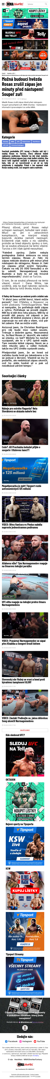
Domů (3, 73)
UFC (13, 73)
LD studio (37, 1076)
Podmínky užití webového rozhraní (20, 1074)
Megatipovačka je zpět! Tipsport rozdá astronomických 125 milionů (21, 488)
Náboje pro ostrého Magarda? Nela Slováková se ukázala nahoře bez (19, 410)
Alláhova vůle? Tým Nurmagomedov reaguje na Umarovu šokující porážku (24, 565)
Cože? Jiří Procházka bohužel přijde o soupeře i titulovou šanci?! (21, 449)
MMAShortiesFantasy (33, 1060)
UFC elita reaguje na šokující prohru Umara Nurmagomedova (24, 604)
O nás (10, 1060)
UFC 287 (6, 145)
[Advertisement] (25, 195)
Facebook (12, 1042)
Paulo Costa (26, 141)
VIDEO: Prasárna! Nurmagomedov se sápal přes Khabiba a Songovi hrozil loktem (24, 642)
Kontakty (36, 1056)
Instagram (27, 1042)
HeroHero (18, 1060)
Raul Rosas (36, 141)
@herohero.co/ (32, 1022)
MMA (12, 141)
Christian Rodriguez (17, 145)
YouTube (41, 1042)
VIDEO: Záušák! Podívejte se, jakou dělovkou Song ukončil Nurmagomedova (25, 720)
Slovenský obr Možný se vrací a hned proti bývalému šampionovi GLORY (23, 681)
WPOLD (24, 99)
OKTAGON (13, 403)
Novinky (9, 73)
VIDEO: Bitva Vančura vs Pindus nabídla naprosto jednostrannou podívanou (22, 526)
